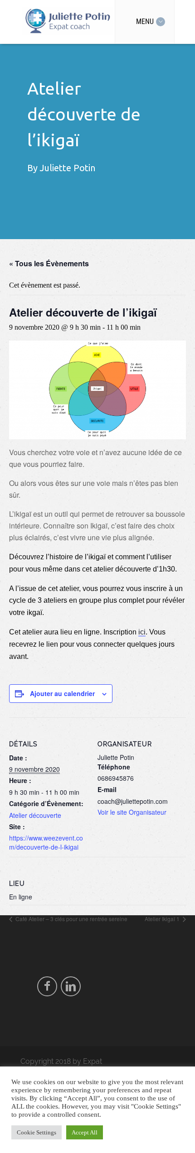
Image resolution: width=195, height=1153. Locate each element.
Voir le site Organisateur (132, 812)
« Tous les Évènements (49, 263)
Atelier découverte (35, 815)
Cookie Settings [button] (36, 1132)
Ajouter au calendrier (62, 693)
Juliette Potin (67, 168)
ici (142, 632)
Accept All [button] (85, 1132)
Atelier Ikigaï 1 (163, 918)
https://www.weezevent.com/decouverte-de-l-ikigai (46, 842)
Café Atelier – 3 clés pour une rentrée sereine (70, 918)
